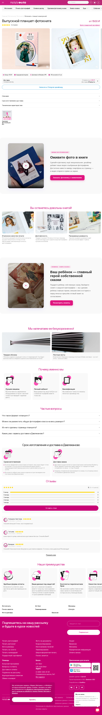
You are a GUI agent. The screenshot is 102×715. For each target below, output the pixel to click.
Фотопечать (6, 606)
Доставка (9, 81)
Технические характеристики (12, 105)
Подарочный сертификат (12, 656)
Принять (32, 700)
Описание (5, 96)
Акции (71, 641)
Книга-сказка (74, 8)
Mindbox (15, 693)
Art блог (38, 606)
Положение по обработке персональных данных (52, 706)
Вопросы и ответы (9, 667)
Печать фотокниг (9, 644)
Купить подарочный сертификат (90, 25)
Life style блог (41, 667)
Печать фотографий (23, 8)
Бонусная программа (10, 664)
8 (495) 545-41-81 (43, 672)
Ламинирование (40, 609)
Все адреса (40, 677)
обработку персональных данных (38, 689)
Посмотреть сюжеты (61, 303)
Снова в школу (38, 8)
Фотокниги (8, 8)
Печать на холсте (9, 650)
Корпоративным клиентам (12, 675)
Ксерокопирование (43, 644)
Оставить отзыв (51, 508)
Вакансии (55, 612)
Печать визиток (7, 609)
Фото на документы (43, 641)
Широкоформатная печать (46, 653)
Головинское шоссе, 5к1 (45, 674)
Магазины (71, 606)
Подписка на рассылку (11, 673)
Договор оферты (41, 709)
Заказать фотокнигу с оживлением (67, 178)
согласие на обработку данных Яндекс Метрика (33, 691)
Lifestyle (71, 609)
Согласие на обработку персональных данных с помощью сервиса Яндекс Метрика (64, 700)
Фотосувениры (7, 612)
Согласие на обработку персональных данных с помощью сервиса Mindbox (62, 703)
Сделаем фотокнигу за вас (57, 8)
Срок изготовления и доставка (12, 100)
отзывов (14, 25)
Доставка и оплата (9, 670)
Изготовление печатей (44, 647)
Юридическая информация (80, 650)
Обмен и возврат (9, 678)
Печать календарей (10, 653)
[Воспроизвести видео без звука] (26, 165)
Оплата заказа (74, 653)
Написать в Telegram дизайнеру (51, 87)
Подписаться (83, 632)
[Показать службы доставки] (97, 81)
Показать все (51, 555)
